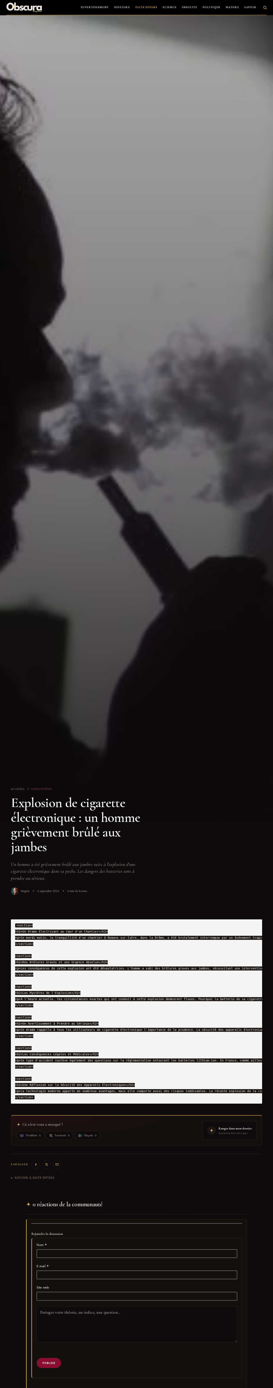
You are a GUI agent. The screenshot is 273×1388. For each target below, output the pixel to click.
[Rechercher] (265, 7)
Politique (212, 7)
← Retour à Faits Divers (32, 1177)
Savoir (250, 7)
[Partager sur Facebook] (36, 1164)
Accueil (18, 789)
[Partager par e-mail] (57, 1164)
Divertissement (95, 7)
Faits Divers (146, 7)
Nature (232, 7)
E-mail (43, 1266)
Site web (43, 1287)
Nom (42, 1245)
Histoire (122, 7)
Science (170, 7)
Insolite (189, 7)
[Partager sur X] (46, 1164)
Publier (48, 1363)
